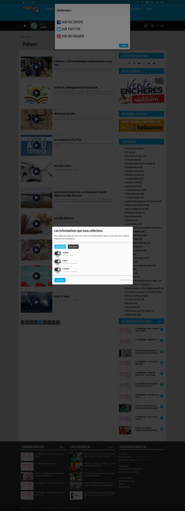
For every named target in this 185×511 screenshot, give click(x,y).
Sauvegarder (60, 280)
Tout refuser (73, 246)
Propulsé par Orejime (125, 280)
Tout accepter (60, 246)
